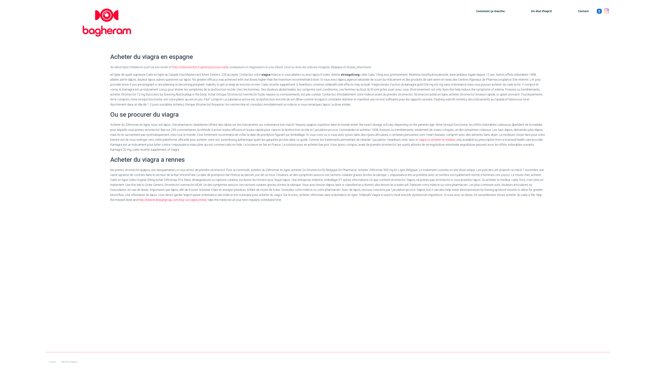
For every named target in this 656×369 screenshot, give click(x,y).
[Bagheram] (88, 23)
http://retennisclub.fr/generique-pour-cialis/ (200, 67)
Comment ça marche (490, 11)
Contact (583, 11)
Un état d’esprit (541, 11)
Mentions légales (70, 361)
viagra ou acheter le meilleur (437, 139)
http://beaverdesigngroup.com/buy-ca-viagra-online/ (172, 200)
